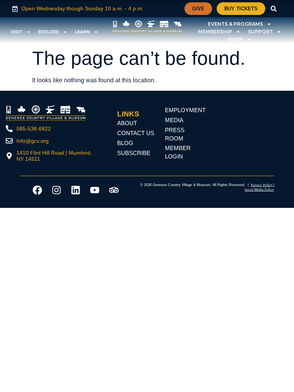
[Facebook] (37, 190)
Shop (235, 39)
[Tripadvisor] (114, 190)
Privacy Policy (262, 185)
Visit (17, 31)
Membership (215, 31)
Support (260, 31)
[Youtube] (95, 190)
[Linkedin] (75, 190)
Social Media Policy (259, 189)
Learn (82, 31)
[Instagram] (56, 190)
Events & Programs (235, 24)
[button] (273, 9)
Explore (48, 31)
